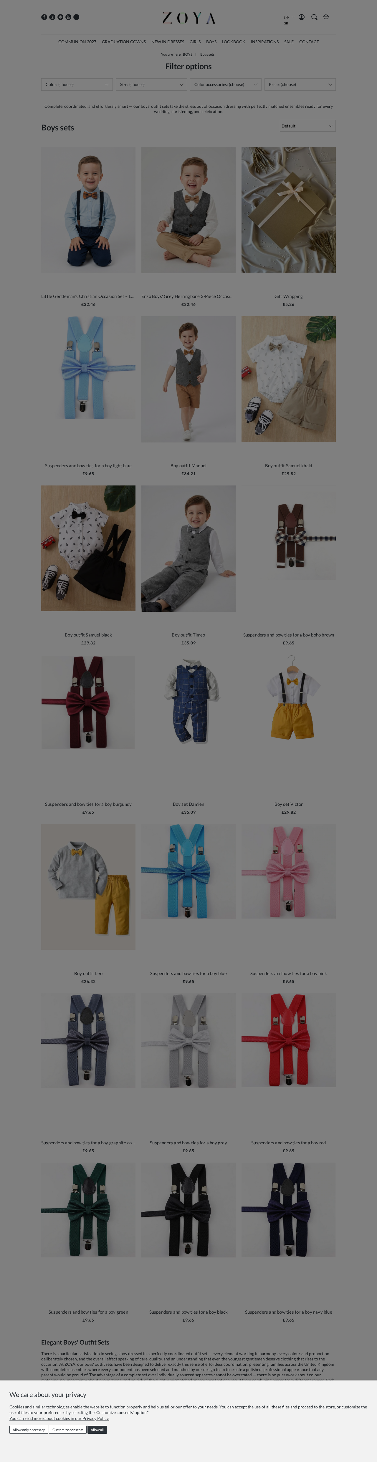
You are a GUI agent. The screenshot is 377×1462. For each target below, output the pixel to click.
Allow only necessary (29, 1430)
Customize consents (67, 1430)
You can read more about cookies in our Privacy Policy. (59, 1418)
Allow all (97, 1430)
